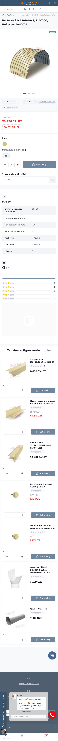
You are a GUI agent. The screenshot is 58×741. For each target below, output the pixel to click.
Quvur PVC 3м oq (38, 609)
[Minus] (5, 164)
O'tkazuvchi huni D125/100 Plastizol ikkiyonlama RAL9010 (40, 570)
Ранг (4, 138)
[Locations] (50, 3)
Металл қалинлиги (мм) (14, 150)
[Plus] (18, 164)
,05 (6, 156)
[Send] (52, 179)
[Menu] (3, 3)
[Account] (55, 3)
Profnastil (11, 15)
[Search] (8, 3)
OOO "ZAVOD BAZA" (47, 102)
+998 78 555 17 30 (29, 683)
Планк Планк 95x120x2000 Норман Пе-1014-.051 (40, 445)
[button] (24, 93)
